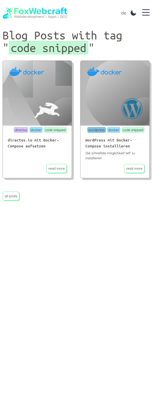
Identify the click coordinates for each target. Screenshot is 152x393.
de (123, 13)
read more (56, 168)
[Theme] (133, 13)
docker (36, 130)
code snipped (55, 130)
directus (21, 130)
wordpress (96, 130)
